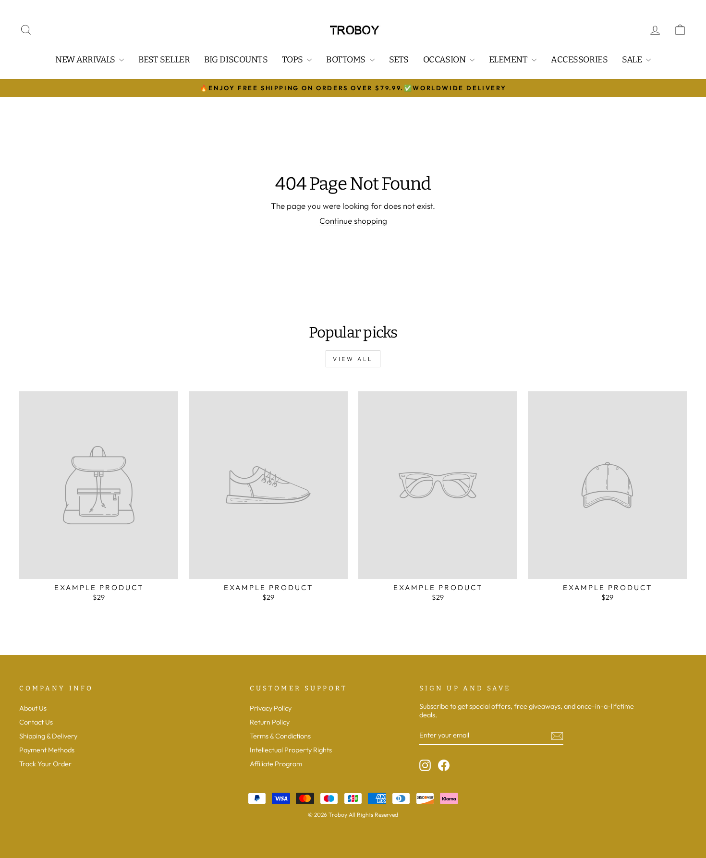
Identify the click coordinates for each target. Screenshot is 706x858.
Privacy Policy (271, 708)
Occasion (445, 59)
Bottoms (346, 59)
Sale (633, 59)
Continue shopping (353, 221)
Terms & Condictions (280, 736)
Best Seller (164, 59)
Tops (293, 59)
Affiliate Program (276, 764)
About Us (33, 708)
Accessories (579, 59)
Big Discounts (236, 59)
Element (509, 59)
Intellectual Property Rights (291, 750)
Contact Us (36, 722)
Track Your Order (45, 764)
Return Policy (270, 722)
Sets (399, 59)
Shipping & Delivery (48, 736)
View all (353, 359)
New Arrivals (86, 59)
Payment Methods (46, 750)
